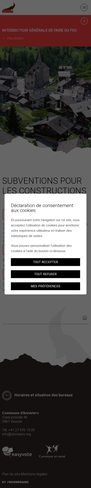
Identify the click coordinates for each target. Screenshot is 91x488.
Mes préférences (45, 286)
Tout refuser (45, 274)
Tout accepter (45, 262)
